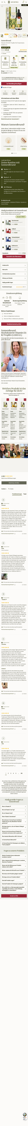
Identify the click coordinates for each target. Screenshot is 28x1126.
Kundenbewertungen (14, 287)
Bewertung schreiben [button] (14, 483)
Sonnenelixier (23, 409)
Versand (4, 53)
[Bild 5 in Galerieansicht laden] (20, 36)
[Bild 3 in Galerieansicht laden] (11, 36)
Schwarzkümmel (15, 237)
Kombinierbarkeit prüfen (14, 324)
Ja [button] (14, 533)
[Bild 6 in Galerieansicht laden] (24, 36)
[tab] (17, 494)
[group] (14, 476)
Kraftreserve (15, 245)
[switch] (24, 1119)
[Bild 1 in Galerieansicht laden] (2, 36)
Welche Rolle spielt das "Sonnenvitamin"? (10, 119)
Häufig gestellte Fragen (7, 282)
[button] (2, 2)
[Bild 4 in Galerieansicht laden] (15, 36)
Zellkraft (14, 229)
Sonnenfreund (5, 409)
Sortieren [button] (3, 489)
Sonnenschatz (14, 409)
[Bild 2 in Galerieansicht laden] (6, 36)
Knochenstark (15, 220)
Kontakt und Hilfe (14, 896)
